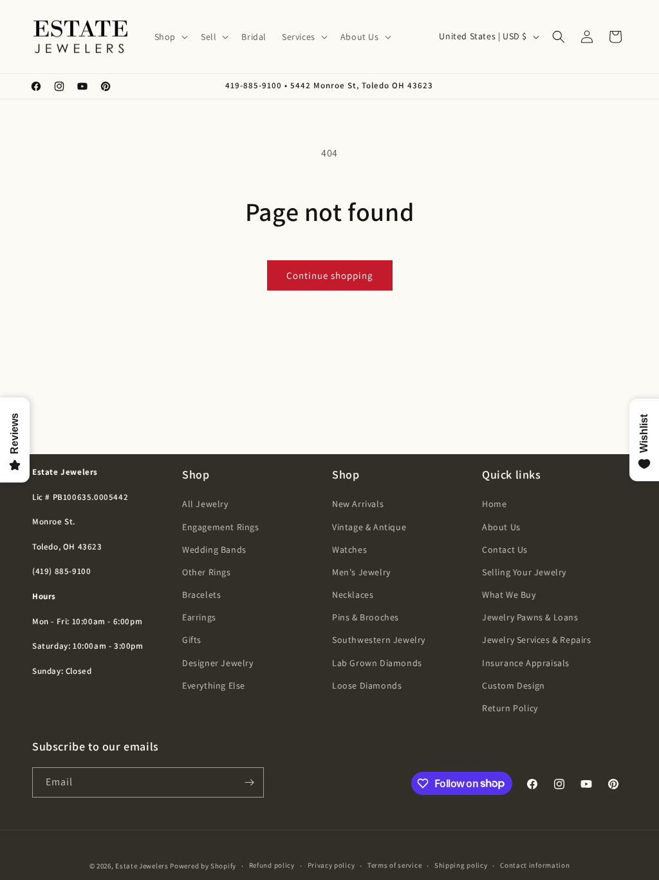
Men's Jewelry (361, 572)
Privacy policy (331, 865)
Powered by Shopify (203, 865)
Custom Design (513, 685)
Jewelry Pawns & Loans (530, 617)
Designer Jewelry (218, 663)
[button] (170, 36)
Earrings (199, 617)
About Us (501, 527)
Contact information (535, 865)
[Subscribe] (249, 782)
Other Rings (206, 572)
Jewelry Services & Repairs (536, 640)
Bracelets (201, 594)
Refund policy (272, 865)
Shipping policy (461, 865)
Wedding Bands (214, 549)
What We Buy (509, 594)
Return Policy (510, 708)
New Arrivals (358, 504)
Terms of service (394, 865)
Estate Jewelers (142, 865)
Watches (349, 549)
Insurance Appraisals (526, 663)
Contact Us (505, 549)
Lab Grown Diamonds (377, 663)
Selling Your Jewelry (524, 572)
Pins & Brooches (365, 617)
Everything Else (213, 685)
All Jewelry (205, 504)
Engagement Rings (220, 527)
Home (494, 504)
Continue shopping (329, 275)
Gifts (191, 640)
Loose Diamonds (367, 685)
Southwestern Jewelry (378, 640)
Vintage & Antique (369, 527)
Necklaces (352, 594)
